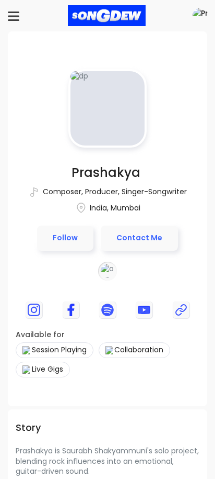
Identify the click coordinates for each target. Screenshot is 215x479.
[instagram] (34, 310)
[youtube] (144, 310)
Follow (65, 237)
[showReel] (181, 310)
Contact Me (139, 237)
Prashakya (105, 172)
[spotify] (107, 310)
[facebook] (71, 310)
